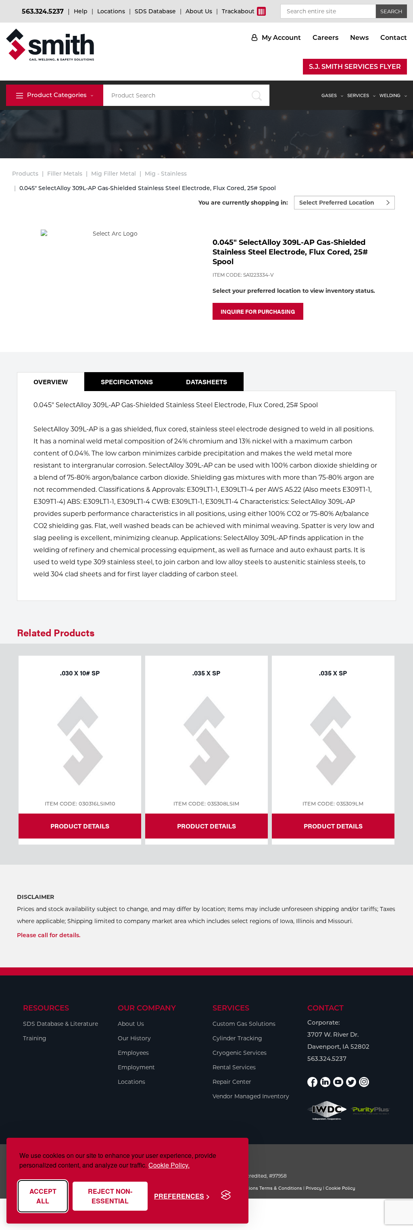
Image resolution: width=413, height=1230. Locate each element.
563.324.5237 (43, 11)
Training (34, 1038)
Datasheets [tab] (206, 381)
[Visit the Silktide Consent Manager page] (226, 1195)
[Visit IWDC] (327, 1110)
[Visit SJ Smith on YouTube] (338, 1082)
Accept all (42, 1196)
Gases (329, 95)
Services (358, 95)
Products (25, 173)
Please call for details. (48, 935)
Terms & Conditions (280, 1188)
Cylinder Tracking (237, 1038)
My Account (281, 37)
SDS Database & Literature (60, 1023)
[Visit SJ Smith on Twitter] (351, 1082)
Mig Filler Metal (113, 173)
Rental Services (234, 1067)
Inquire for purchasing (258, 311)
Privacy (314, 1188)
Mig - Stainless (166, 173)
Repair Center (232, 1081)
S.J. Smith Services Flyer (355, 66)
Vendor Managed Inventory (251, 1096)
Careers (325, 37)
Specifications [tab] (127, 381)
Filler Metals (64, 173)
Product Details (79, 825)
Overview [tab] (50, 381)
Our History (134, 1038)
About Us (199, 11)
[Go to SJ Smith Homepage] (50, 45)
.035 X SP (206, 672)
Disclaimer (35, 897)
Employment (136, 1067)
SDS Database (155, 11)
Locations (111, 11)
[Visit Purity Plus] (370, 1110)
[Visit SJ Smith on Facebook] (312, 1082)
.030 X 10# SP (80, 672)
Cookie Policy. (169, 1165)
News (359, 37)
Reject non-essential (110, 1196)
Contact (393, 37)
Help (81, 11)
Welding (390, 95)
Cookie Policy (340, 1188)
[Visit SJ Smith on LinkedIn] (325, 1082)
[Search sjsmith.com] (256, 95)
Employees (133, 1052)
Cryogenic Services (240, 1052)
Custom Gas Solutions (244, 1023)
